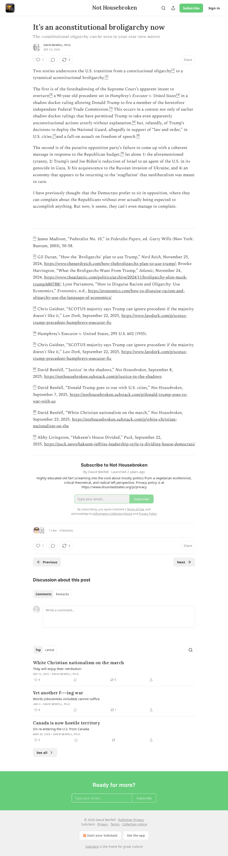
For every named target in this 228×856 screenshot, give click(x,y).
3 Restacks (66, 530)
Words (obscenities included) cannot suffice (66, 699)
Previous (50, 562)
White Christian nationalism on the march (78, 662)
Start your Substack (102, 835)
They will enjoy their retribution (57, 668)
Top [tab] (38, 650)
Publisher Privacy (131, 820)
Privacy (102, 824)
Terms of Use (135, 509)
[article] (114, 671)
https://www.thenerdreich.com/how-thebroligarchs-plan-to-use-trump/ (110, 264)
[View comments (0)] (53, 59)
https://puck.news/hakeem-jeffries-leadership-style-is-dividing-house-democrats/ (119, 444)
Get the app (136, 835)
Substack (92, 846)
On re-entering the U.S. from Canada (61, 729)
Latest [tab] (49, 650)
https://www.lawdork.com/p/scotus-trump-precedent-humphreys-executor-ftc (110, 319)
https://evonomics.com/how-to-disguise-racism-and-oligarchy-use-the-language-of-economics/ (109, 294)
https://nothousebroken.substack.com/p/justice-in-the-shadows (103, 376)
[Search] (163, 8)
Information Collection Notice (112, 514)
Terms (115, 824)
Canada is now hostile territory (66, 723)
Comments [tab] (43, 594)
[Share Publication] (173, 8)
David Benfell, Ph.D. (57, 45)
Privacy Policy (148, 514)
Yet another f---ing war (58, 692)
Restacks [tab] (62, 594)
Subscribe (191, 8)
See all (42, 752)
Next (181, 562)
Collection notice (134, 824)
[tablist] (52, 594)
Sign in (214, 8)
